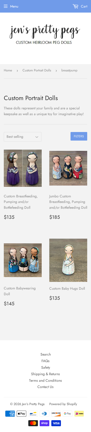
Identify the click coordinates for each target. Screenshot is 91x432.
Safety (45, 367)
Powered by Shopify (63, 404)
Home (8, 70)
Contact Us (45, 386)
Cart (83, 6)
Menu (14, 6)
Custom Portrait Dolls (36, 70)
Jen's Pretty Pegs (33, 404)
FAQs (45, 360)
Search (45, 354)
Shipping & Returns (45, 373)
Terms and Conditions (45, 380)
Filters (79, 136)
